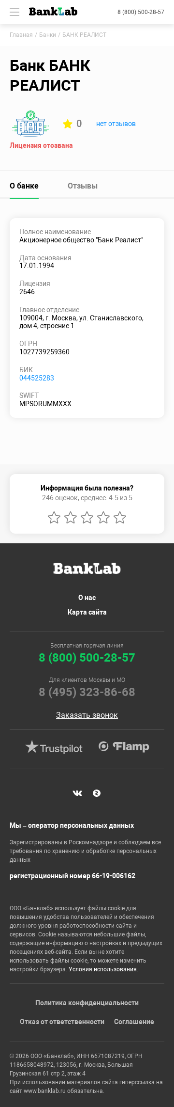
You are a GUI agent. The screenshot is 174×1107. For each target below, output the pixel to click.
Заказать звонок (87, 715)
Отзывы (83, 185)
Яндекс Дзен (97, 793)
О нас (87, 597)
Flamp (124, 747)
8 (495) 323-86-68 (87, 692)
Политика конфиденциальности (87, 1003)
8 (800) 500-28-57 (140, 12)
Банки (47, 35)
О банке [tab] (24, 185)
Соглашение (134, 1022)
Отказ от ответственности (62, 1022)
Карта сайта (87, 612)
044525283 (36, 378)
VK (77, 793)
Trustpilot (53, 747)
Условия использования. (103, 969)
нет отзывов (116, 123)
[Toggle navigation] (14, 12)
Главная (21, 35)
